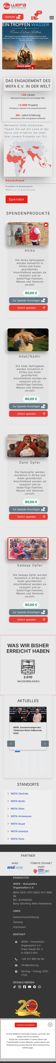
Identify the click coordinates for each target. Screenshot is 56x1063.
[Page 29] (17, 765)
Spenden (10, 16)
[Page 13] (17, 757)
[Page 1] (17, 751)
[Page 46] (33, 773)
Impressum (19, 926)
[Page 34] (25, 767)
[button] (28, 793)
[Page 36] (41, 767)
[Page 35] (33, 767)
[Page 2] (25, 751)
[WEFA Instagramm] (19, 986)
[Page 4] (41, 751)
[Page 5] (17, 753)
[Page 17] (17, 759)
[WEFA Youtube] (29, 986)
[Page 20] (41, 759)
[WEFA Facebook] (24, 986)
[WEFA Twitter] (34, 986)
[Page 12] (41, 755)
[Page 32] (41, 765)
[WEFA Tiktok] (14, 986)
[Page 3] (33, 751)
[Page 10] (25, 755)
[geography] (21, 166)
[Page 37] (17, 769)
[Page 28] (41, 763)
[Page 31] (33, 765)
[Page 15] (33, 757)
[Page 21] (17, 761)
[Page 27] (33, 763)
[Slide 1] (27, 66)
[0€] (39, 16)
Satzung (18, 922)
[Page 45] (25, 773)
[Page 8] (41, 753)
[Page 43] (33, 771)
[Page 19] (33, 759)
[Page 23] (33, 761)
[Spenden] (17, 195)
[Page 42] (25, 771)
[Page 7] (33, 753)
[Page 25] (17, 763)
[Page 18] (25, 759)
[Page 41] (17, 771)
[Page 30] (25, 765)
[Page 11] (33, 755)
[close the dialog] (50, 1025)
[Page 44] (41, 771)
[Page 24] (41, 761)
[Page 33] (17, 767)
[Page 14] (25, 757)
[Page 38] (25, 769)
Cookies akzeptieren (26, 1025)
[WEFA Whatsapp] (39, 986)
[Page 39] (33, 769)
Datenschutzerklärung (26, 917)
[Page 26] (25, 763)
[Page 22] (25, 761)
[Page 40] (41, 769)
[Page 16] (41, 757)
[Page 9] (17, 755)
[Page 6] (25, 753)
